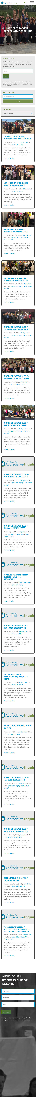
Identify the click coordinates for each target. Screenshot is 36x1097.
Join (6, 76)
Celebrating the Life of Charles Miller (16, 879)
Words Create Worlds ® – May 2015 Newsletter (16, 778)
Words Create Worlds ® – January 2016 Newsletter (16, 377)
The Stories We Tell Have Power (17, 727)
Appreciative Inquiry (17, 191)
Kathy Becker (23, 429)
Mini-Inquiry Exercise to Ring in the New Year (16, 184)
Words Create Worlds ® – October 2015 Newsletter (17, 328)
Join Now (6, 1012)
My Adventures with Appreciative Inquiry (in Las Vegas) (16, 677)
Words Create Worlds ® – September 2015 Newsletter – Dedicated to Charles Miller (16, 929)
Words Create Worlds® (17, 384)
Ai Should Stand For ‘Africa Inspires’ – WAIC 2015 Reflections (16, 577)
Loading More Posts (18, 965)
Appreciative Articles (14, 431)
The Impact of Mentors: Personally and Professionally (17, 138)
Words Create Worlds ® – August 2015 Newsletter (16, 475)
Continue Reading (9, 450)
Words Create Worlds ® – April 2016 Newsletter (16, 424)
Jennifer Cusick (24, 682)
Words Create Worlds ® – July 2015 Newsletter (16, 527)
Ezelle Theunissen (24, 582)
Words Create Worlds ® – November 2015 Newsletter (16, 279)
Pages (22, 534)
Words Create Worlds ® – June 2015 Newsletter (16, 627)
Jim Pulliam (23, 835)
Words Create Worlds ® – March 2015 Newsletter (16, 830)
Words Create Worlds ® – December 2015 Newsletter (16, 231)
